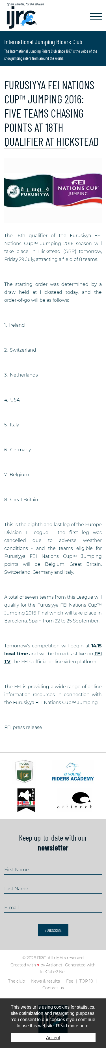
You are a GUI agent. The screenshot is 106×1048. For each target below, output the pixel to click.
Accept (53, 1037)
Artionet (54, 965)
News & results (45, 981)
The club (16, 981)
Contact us (53, 987)
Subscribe (53, 930)
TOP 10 (86, 981)
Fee (69, 981)
